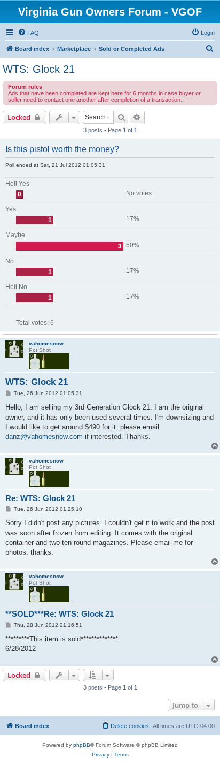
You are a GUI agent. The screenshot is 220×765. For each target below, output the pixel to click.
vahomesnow (46, 343)
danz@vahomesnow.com (44, 437)
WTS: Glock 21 (39, 69)
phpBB (81, 745)
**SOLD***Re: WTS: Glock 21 (59, 613)
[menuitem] (28, 32)
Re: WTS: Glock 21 (40, 498)
